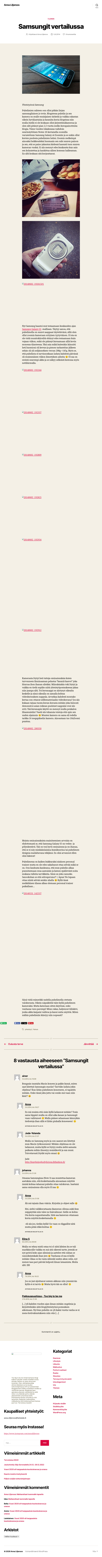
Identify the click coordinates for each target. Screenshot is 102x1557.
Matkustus (57, 1367)
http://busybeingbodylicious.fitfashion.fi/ (45, 1162)
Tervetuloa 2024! (11, 1460)
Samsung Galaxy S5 (31, 329)
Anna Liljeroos (11, 5)
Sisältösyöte (58, 1406)
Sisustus (56, 1376)
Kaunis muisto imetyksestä (15, 1474)
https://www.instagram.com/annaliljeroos (21, 1434)
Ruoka (55, 1373)
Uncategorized (59, 1382)
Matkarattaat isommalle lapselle (30, 1494)
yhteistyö (28, 1029)
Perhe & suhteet (60, 1370)
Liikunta (56, 1364)
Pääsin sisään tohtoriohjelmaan (17, 1479)
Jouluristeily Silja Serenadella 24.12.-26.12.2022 (24, 1465)
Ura (54, 1385)
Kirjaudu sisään (59, 1404)
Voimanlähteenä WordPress (36, 1551)
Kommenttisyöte (60, 1409)
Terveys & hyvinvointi (62, 1379)
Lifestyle (56, 1361)
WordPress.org (59, 1412)
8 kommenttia (71, 34)
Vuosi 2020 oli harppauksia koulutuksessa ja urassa (25, 1469)
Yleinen (51, 19)
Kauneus (56, 1358)
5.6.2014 (57, 34)
